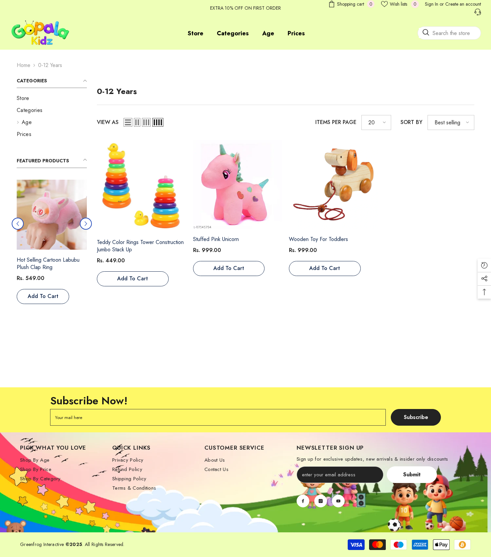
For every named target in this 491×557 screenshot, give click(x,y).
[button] (86, 225)
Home (23, 65)
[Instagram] (320, 503)
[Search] (449, 33)
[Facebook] (303, 503)
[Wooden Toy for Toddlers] (333, 184)
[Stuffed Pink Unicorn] (238, 184)
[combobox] (449, 33)
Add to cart (41, 298)
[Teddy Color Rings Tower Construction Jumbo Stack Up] (50, 216)
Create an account (463, 4)
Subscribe (416, 419)
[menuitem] (52, 98)
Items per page (335, 122)
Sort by (411, 122)
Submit (412, 476)
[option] (50, 248)
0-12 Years (50, 65)
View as (108, 122)
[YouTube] (338, 503)
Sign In (431, 4)
